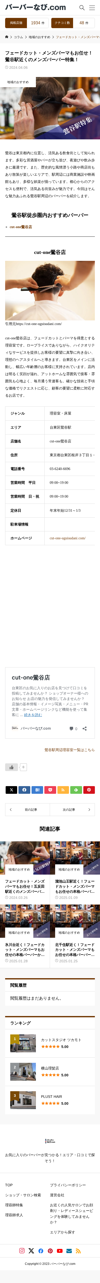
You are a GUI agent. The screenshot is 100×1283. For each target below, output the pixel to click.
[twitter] (31, 1251)
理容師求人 (14, 1215)
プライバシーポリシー (68, 1185)
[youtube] (60, 1251)
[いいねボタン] (11, 767)
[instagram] (22, 1251)
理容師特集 (14, 1205)
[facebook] (41, 1251)
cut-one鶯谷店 (21, 227)
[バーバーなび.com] (36, 8)
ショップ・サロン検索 (23, 1195)
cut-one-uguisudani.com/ (68, 538)
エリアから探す (62, 1232)
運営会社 (57, 1195)
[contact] (69, 1251)
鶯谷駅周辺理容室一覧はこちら (70, 750)
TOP (9, 1185)
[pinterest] (50, 1251)
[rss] (78, 1251)
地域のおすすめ (18, 82)
